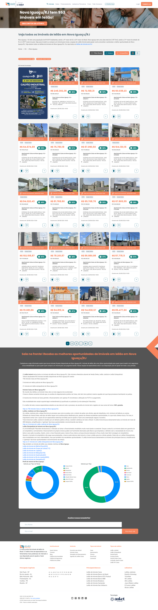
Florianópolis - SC (25, 579)
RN (66, 574)
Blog (51, 554)
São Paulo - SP (24, 572)
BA (58, 572)
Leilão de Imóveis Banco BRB (95, 579)
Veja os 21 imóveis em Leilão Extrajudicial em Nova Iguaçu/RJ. (43, 442)
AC (49, 572)
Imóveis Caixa (74, 552)
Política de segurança (56, 558)
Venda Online (54, 86)
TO (57, 576)
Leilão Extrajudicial (115, 552)
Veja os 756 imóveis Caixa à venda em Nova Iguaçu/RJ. (41, 409)
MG (71, 572)
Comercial (93, 558)
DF (62, 572)
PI (60, 574)
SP (55, 576)
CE (60, 572)
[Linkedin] (82, 598)
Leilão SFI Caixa (114, 562)
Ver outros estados (35, 598)
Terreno (92, 554)
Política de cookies (55, 560)
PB (56, 574)
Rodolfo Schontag (130, 574)
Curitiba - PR (24, 581)
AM (54, 572)
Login (138, 4)
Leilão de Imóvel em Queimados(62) (34, 455)
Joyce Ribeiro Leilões (131, 583)
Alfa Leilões (128, 581)
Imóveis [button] (50, 4)
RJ (64, 574)
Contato (52, 552)
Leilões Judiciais (130, 572)
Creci (89, 4)
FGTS (83, 86)
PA (54, 574)
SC (51, 576)
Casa (91, 550)
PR (62, 574)
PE (58, 574)
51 (85, 344)
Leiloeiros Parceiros (79, 4)
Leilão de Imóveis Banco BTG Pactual (98, 576)
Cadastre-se (146, 4)
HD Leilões (128, 579)
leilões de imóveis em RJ (84, 44)
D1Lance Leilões (130, 585)
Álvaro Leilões (129, 587)
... (80, 344)
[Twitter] (86, 598)
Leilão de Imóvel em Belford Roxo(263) (35, 446)
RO (68, 574)
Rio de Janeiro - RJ (26, 574)
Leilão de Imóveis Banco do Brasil (97, 574)
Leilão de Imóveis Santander (95, 583)
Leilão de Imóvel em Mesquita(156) (34, 453)
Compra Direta (114, 556)
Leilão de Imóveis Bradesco (95, 581)
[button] (96, 53)
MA (69, 572)
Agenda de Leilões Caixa (77, 556)
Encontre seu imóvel (75, 550)
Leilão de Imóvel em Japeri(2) (32, 450)
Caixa (57, 4)
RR (70, 574)
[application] (50, 482)
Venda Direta (114, 554)
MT (52, 574)
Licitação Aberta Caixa (116, 560)
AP (56, 572)
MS (50, 574)
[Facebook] (72, 598)
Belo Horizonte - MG (26, 576)
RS (49, 576)
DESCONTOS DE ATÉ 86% (33, 23)
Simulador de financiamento (78, 554)
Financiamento (66, 4)
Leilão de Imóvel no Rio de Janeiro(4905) (36, 457)
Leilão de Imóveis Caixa (94, 572)
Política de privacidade (56, 556)
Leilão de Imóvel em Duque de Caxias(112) (36, 448)
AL (51, 572)
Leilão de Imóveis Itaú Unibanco (96, 585)
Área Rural (93, 556)
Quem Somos (54, 550)
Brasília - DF (24, 583)
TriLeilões (128, 576)
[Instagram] (76, 598)
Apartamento (94, 552)
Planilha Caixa (109, 4)
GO (66, 572)
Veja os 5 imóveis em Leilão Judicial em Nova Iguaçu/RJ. (41, 424)
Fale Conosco (97, 4)
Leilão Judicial (114, 550)
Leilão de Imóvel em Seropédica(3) (34, 459)
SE (53, 576)
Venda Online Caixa (115, 558)
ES (64, 572)
